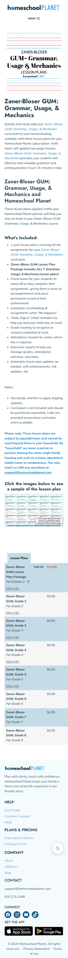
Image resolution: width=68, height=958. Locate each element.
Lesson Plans (19, 558)
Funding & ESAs (16, 844)
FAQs (8, 822)
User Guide (12, 810)
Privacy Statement (36, 949)
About (9, 860)
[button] (57, 848)
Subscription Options (19, 838)
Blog (8, 873)
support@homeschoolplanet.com (28, 472)
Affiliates (11, 866)
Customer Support (17, 816)
